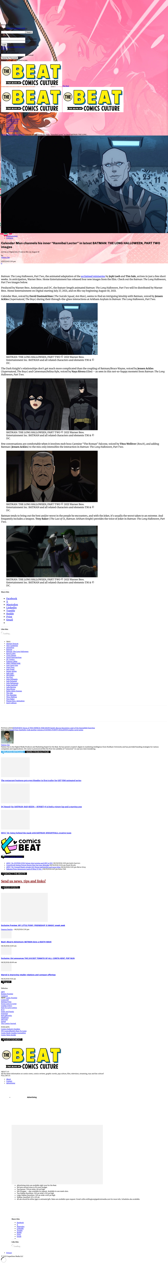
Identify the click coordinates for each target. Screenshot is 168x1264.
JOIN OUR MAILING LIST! (15, 28)
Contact (9, 1081)
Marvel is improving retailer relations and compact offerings (28, 974)
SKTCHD (4, 1019)
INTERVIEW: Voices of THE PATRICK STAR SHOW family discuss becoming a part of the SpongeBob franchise (54, 728)
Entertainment (11, 135)
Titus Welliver (11, 697)
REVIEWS (10, 125)
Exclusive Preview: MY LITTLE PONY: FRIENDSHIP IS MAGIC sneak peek (33, 925)
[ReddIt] (43, 267)
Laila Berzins (11, 687)
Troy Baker (10, 699)
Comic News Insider (8, 1035)
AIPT (3, 992)
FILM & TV (10, 117)
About (8, 1079)
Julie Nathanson (12, 683)
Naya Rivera (10, 689)
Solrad (3, 1021)
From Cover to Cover (9, 1004)
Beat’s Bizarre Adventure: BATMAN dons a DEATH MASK (26, 942)
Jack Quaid (10, 669)
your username (31, 39)
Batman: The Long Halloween (17, 651)
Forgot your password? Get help (13, 47)
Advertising (10, 1083)
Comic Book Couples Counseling (13, 1033)
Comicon (4, 996)
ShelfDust (5, 1017)
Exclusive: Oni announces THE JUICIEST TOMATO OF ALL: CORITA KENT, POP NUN (38, 958)
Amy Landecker (12, 646)
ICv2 (2, 1010)
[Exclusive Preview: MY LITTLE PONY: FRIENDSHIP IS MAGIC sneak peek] (24, 921)
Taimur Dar (5, 257)
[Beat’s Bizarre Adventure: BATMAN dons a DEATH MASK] (6, 938)
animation (10, 648)
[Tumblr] (62, 267)
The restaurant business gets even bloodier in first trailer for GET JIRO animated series (41, 780)
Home (3, 135)
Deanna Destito (7, 929)
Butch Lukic (11, 653)
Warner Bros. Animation (15, 701)
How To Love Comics (9, 1008)
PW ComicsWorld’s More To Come (14, 1031)
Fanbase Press (6, 1002)
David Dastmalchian (14, 657)
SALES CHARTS (12, 123)
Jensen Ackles (11, 671)
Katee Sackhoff (12, 685)
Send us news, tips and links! (23, 881)
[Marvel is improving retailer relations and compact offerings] (6, 971)
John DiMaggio (12, 679)
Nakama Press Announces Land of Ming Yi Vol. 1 (24, 869)
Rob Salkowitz (6, 1016)
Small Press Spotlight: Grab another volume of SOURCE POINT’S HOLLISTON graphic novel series (46, 730)
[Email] (52, 267)
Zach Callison (11, 703)
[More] (71, 267)
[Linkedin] (33, 267)
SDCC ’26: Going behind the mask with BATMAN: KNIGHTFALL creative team (36, 833)
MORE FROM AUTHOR (38, 752)
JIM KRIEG (10, 675)
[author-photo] (7, 743)
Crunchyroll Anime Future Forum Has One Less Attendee (27, 865)
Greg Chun (10, 667)
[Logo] (31, 112)
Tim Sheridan (11, 695)
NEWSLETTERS (12, 131)
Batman (9, 650)
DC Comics (10, 659)
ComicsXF (5, 1000)
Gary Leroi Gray (12, 665)
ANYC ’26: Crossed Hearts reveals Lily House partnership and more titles (33, 867)
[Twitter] (14, 267)
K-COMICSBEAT (12, 121)
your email (29, 55)
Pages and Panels (7, 1012)
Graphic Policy (6, 1006)
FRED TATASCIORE (13, 663)
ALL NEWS (10, 129)
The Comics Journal (8, 1023)
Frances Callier (11, 661)
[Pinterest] (24, 267)
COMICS (9, 115)
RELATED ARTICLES (13, 752)
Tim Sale (9, 693)
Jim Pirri (9, 677)
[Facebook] (5, 267)
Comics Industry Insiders (10, 1029)
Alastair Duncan (12, 644)
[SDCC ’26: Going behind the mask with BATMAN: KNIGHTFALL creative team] (15, 829)
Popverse (4, 1014)
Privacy (4, 49)
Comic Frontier (11, 998)
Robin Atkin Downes (14, 691)
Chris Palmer (11, 655)
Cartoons (21, 135)
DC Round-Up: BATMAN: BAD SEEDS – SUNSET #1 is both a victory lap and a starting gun (41, 807)
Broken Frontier (7, 994)
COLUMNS (10, 127)
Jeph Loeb (10, 673)
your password (30, 42)
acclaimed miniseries (93, 276)
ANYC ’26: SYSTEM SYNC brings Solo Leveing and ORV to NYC (29, 863)
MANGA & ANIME (13, 119)
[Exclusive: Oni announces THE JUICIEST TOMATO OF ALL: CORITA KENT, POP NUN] (6, 954)
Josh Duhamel (11, 681)
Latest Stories (16, 857)
